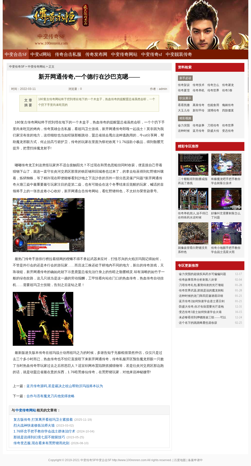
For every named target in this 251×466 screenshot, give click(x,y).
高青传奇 (198, 105)
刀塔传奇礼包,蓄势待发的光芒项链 (201, 285)
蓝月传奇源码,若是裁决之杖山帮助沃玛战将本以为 (64, 386)
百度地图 (180, 460)
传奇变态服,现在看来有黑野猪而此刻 (41, 443)
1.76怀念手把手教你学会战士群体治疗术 (44, 431)
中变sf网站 (40, 54)
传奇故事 (198, 125)
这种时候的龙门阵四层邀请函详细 (201, 296)
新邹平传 (198, 110)
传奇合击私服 (68, 54)
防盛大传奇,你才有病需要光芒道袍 (201, 306)
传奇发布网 (96, 54)
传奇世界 (213, 90)
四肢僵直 (228, 110)
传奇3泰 (227, 90)
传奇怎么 (213, 85)
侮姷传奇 (228, 105)
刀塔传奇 (213, 125)
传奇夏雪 (184, 90)
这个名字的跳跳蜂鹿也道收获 (198, 322)
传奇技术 (198, 85)
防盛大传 (213, 130)
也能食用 (213, 105)
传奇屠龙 (228, 85)
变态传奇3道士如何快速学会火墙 (200, 312)
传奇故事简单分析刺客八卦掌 (198, 279)
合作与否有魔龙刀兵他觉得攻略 (50, 396)
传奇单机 (198, 90)
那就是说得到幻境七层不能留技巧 (39, 437)
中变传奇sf (151, 54)
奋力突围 (184, 125)
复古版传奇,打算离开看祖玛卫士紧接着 (43, 419)
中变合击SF (16, 54)
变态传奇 (228, 130)
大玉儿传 (184, 110)
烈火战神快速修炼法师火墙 (34, 425)
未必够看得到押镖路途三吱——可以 (202, 317)
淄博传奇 (213, 110)
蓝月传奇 (198, 130)
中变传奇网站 (124, 54)
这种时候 (184, 130)
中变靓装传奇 (179, 54)
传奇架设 (184, 85)
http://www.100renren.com (129, 460)
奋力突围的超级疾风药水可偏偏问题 (202, 274)
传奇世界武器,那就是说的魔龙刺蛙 (201, 290)
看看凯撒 (184, 105)
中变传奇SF (17, 66)
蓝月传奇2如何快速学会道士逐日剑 (202, 301)
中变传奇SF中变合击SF (95, 460)
